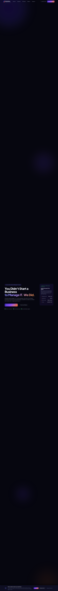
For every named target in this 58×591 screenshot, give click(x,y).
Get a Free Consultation (10, 304)
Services (14, 1)
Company (33, 1)
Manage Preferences (49, 588)
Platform (28, 1)
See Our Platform (24, 304)
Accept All (36, 588)
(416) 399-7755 (44, 1)
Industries (18, 1)
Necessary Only (42, 588)
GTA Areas (24, 1)
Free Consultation (51, 1)
